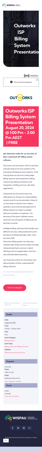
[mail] (29, 428)
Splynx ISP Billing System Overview (29, 304)
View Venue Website (12, 396)
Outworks (25, 346)
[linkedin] (24, 428)
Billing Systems (10, 341)
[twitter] (18, 428)
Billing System (9, 346)
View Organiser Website (13, 381)
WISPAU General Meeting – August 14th (12, 304)
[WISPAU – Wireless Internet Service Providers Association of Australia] (11, 5)
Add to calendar (15, 288)
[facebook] (12, 428)
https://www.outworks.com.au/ (15, 352)
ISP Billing (18, 346)
